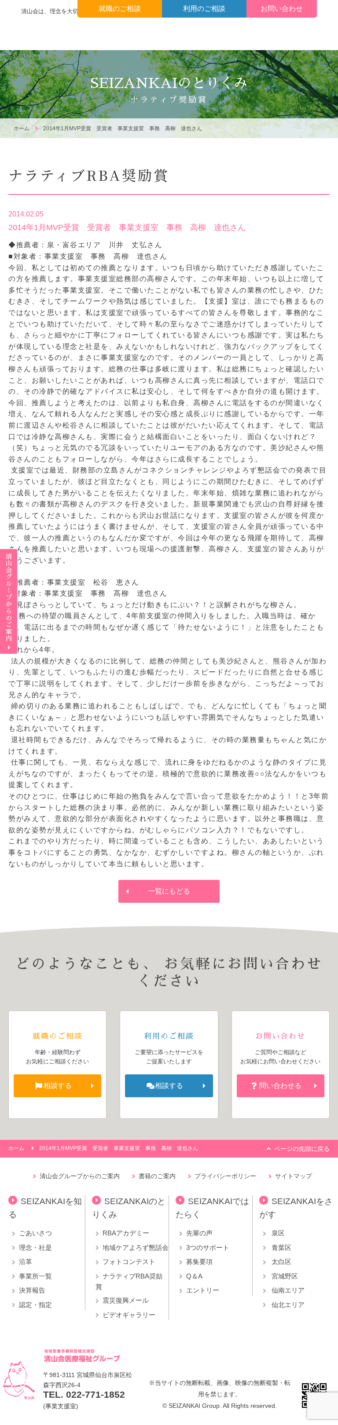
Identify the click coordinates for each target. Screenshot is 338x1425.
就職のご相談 (120, 8)
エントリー (202, 1290)
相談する (58, 1085)
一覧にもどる (169, 891)
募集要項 (199, 1261)
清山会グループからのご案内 (80, 1176)
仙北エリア (287, 1304)
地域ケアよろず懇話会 (136, 1247)
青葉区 (280, 1247)
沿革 (25, 1261)
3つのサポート (207, 1247)
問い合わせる (280, 1085)
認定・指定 (35, 1304)
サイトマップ (293, 1176)
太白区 (280, 1261)
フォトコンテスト (129, 1261)
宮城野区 (284, 1276)
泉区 (277, 1233)
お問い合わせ (282, 8)
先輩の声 (199, 1233)
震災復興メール (126, 1300)
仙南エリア (287, 1290)
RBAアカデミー (126, 1233)
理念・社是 (35, 1247)
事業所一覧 (35, 1276)
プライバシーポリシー (225, 1176)
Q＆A (194, 1276)
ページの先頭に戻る (302, 1148)
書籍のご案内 (157, 1176)
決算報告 (32, 1290)
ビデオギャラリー (129, 1315)
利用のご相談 (204, 8)
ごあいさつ (35, 1233)
